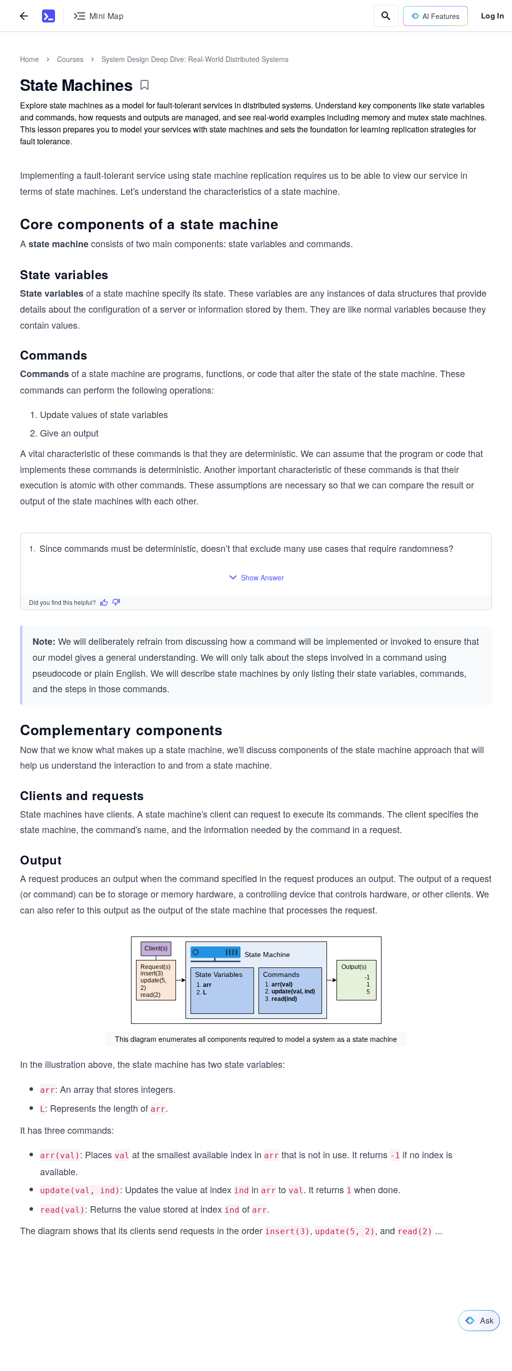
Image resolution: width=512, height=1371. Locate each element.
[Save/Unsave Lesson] (144, 85)
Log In (492, 15)
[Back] (24, 15)
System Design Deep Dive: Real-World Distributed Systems (195, 59)
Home (29, 59)
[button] (256, 577)
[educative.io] (48, 15)
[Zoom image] (256, 980)
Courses (70, 59)
